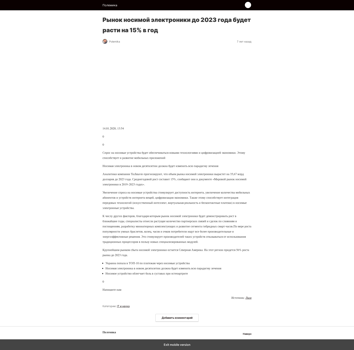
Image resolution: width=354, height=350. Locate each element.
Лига (248, 298)
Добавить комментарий (177, 317)
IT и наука (123, 306)
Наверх (247, 334)
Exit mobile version (177, 345)
